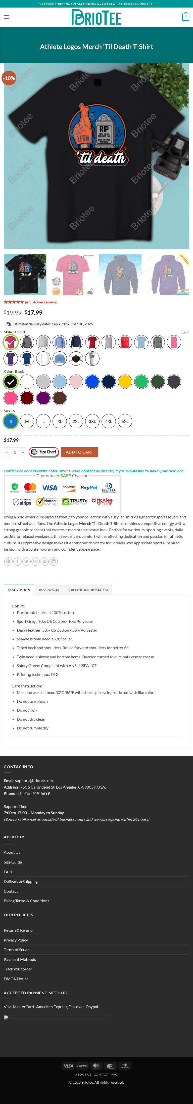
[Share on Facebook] (17, 561)
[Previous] (13, 156)
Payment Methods (20, 959)
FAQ (8, 871)
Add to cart (79, 452)
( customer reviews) (41, 302)
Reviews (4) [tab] (49, 590)
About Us (12, 852)
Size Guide (13, 862)
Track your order (18, 968)
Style (8, 332)
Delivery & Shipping (21, 881)
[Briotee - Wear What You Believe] (96, 17)
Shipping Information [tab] (88, 590)
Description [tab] (19, 590)
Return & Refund (18, 930)
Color (8, 372)
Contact (11, 891)
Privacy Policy (16, 939)
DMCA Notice (16, 978)
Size (7, 411)
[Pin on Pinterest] (44, 561)
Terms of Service (17, 949)
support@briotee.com (34, 780)
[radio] (11, 342)
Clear (185, 332)
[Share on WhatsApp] (8, 561)
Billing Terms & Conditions (26, 900)
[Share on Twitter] (26, 561)
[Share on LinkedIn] (54, 561)
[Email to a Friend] (35, 561)
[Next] (179, 156)
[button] (7, 17)
